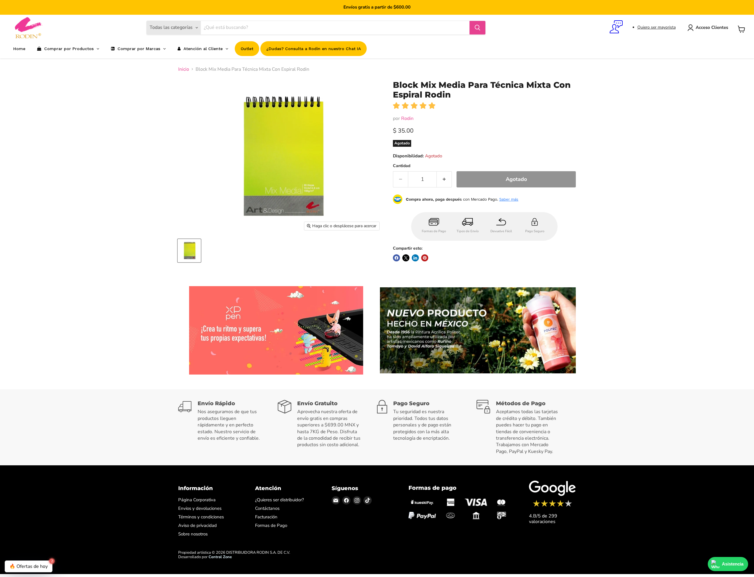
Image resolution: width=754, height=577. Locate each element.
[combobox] (335, 27)
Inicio (183, 69)
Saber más (508, 199)
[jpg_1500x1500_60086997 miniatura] (189, 250)
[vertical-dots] (552, 506)
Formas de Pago (271, 525)
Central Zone (220, 557)
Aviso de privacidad (197, 525)
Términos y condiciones (201, 517)
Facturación (266, 517)
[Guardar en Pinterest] (424, 257)
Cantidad (401, 166)
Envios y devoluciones (199, 508)
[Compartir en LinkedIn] (415, 257)
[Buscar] (477, 27)
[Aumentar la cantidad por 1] (444, 179)
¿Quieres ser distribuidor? (279, 500)
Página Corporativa (197, 500)
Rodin (407, 118)
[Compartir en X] (405, 257)
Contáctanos (267, 508)
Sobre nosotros (193, 534)
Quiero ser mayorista (656, 27)
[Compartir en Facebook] (396, 257)
